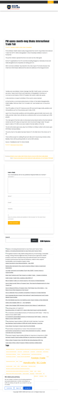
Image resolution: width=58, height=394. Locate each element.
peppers (39, 371)
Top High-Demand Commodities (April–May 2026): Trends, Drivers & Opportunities (24, 271)
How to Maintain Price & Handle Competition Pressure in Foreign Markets (26, 292)
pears (35, 371)
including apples (9, 366)
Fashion (18, 354)
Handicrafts (29, 362)
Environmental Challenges (11, 354)
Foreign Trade (38, 357)
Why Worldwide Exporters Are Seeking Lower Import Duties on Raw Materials (27, 300)
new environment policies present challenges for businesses (17, 371)
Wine (46, 376)
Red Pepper (32, 373)
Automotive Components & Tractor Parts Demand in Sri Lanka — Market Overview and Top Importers (26, 331)
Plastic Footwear (26, 373)
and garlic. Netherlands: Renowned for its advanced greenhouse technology (30, 349)
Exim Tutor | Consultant (26, 47)
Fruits (48, 356)
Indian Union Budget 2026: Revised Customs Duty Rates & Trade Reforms (26, 305)
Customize (9, 388)
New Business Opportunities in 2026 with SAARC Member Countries (24, 323)
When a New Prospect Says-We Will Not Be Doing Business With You (24, 340)
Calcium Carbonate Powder (11, 351)
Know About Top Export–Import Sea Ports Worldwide (20, 326)
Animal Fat (47, 349)
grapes (21, 361)
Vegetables (41, 376)
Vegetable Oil (35, 376)
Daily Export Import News (17, 145)
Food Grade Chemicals (26, 354)
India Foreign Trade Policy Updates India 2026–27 (19, 278)
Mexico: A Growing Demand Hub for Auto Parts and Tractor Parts (24, 251)
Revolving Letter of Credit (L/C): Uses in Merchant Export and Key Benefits (26, 310)
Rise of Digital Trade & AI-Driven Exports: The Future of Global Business (25, 280)
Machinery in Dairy (32, 366)
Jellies (18, 366)
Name (10, 196)
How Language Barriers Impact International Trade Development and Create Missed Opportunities (27, 296)
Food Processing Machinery (36, 354)
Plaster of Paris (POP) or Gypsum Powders (14, 373)
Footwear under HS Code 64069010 (23, 356)
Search (34, 240)
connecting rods (26, 351)
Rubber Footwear (39, 373)
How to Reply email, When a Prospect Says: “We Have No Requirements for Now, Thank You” (28, 284)
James (15, 366)
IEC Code (41, 362)
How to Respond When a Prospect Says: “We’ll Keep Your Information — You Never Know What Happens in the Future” (26, 289)
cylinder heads (39, 351)
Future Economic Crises (10, 361)
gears (17, 361)
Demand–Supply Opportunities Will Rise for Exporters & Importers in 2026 (26, 337)
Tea (43, 373)
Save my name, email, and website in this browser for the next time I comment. (27, 218)
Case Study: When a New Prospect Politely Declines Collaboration (24, 343)
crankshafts (32, 351)
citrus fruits (20, 351)
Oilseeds (31, 371)
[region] (18, 383)
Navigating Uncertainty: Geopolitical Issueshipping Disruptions (18, 368)
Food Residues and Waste (11, 356)
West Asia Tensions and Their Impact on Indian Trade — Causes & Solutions (26, 275)
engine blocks (45, 351)
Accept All (27, 388)
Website (10, 209)
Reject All (18, 388)
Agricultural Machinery (10, 349)
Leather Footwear (24, 366)
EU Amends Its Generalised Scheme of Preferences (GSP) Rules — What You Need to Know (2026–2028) (27, 317)
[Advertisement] (29, 28)
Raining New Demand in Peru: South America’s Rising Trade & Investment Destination (26, 267)
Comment (11, 176)
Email (10, 202)
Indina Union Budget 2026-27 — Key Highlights (18, 302)
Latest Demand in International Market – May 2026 (20, 263)
